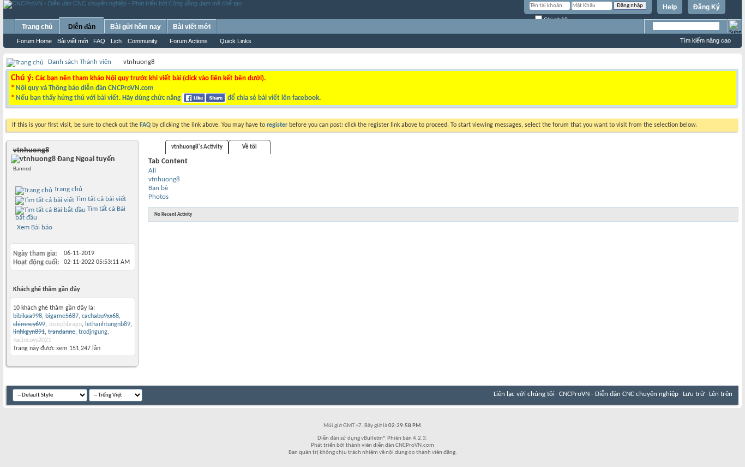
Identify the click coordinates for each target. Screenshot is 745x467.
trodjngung (93, 332)
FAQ (99, 41)
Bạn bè (158, 188)
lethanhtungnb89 (107, 324)
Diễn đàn (81, 27)
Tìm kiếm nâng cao (705, 40)
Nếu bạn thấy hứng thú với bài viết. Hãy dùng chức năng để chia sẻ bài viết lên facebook (167, 98)
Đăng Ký (706, 7)
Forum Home (34, 41)
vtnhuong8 (164, 179)
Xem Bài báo (33, 227)
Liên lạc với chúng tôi (524, 394)
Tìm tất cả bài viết (100, 199)
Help (670, 7)
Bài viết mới (72, 41)
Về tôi (249, 147)
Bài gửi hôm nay (135, 27)
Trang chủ (37, 27)
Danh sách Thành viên (79, 62)
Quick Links (235, 41)
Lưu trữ (694, 394)
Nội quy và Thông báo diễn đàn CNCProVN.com (85, 88)
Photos (158, 196)
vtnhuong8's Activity (197, 147)
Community (143, 41)
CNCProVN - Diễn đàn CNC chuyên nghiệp (618, 394)
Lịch (116, 41)
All (152, 170)
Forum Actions (189, 41)
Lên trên (720, 394)
